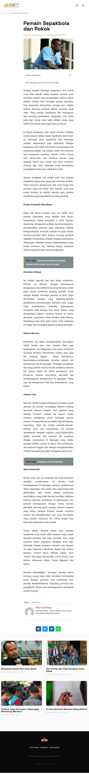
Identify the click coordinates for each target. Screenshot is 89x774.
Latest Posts (35, 602)
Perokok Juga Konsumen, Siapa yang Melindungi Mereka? (20, 710)
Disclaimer (44, 747)
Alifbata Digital (50, 763)
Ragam (8, 13)
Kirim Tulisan (34, 747)
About (27, 602)
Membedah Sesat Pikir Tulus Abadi (18, 668)
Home (2, 13)
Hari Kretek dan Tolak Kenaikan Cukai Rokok (65, 669)
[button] (70, 75)
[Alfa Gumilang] (29, 616)
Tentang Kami (54, 747)
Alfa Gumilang (43, 607)
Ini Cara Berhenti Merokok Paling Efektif (66, 709)
